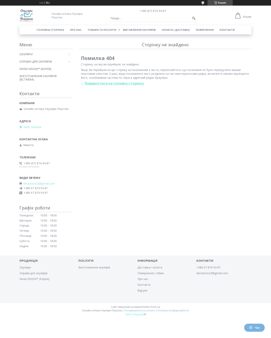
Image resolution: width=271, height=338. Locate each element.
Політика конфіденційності (173, 310)
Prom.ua (155, 307)
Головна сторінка (50, 30)
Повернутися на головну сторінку (114, 83)
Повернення (205, 30)
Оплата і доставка (176, 30)
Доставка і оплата (149, 267)
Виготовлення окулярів (94, 267)
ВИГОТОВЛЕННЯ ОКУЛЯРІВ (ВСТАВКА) (38, 77)
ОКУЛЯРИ (26, 54)
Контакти (227, 30)
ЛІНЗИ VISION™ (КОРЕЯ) (35, 69)
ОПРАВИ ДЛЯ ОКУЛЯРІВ (35, 61)
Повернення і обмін (150, 273)
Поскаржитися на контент (139, 310)
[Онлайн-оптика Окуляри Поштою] (26, 15)
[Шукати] (193, 18)
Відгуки (142, 290)
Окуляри (25, 267)
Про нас (76, 30)
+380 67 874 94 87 (208, 267)
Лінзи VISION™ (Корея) (34, 279)
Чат (257, 327)
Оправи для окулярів (33, 273)
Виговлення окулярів (139, 30)
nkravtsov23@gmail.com (39, 183)
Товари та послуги (101, 30)
